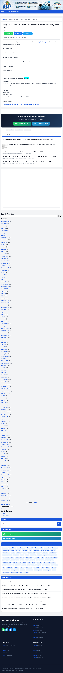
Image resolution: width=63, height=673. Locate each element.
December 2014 (5, 440)
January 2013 (4, 493)
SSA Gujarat (9, 655)
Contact (21, 670)
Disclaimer (39, 630)
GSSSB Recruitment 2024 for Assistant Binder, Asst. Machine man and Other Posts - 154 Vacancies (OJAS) (29, 157)
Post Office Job (45, 565)
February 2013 (4, 491)
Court (13, 553)
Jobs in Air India (40, 560)
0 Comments (23, 37)
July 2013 (3, 479)
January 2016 (4, 410)
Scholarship (36, 567)
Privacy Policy (40, 628)
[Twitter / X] (14, 629)
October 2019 (4, 305)
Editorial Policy (40, 637)
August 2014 (4, 449)
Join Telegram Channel (42, 124)
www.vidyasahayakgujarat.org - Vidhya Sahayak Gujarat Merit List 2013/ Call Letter (22, 608)
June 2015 (3, 426)
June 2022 (3, 247)
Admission (5, 548)
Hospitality (36, 557)
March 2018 (4, 349)
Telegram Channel (10, 538)
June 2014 (3, 454)
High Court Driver (20, 557)
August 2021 (4, 270)
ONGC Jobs (18, 565)
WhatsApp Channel (10, 534)
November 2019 (5, 303)
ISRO (22, 560)
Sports (47, 567)
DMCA (17, 670)
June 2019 (3, 314)
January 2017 (4, 382)
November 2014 (5, 442)
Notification (40, 658)
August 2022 (4, 242)
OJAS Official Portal (10, 646)
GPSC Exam (15, 555)
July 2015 (3, 424)
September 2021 (5, 268)
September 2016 (5, 391)
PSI (3, 567)
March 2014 (4, 461)
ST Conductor (6, 570)
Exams (38, 553)
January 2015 (4, 438)
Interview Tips (15, 560)
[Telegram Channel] (6, 629)
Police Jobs (37, 565)
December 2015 (5, 412)
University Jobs (46, 570)
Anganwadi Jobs (38, 548)
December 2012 (5, 496)
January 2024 (4, 233)
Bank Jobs (25, 550)
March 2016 (4, 405)
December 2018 (5, 328)
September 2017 (5, 363)
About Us (39, 623)
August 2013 (4, 477)
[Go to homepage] (31, 5)
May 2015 (3, 428)
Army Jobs (18, 550)
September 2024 (5, 221)
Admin (4, 513)
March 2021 (4, 279)
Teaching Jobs (38, 570)
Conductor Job (6, 553)
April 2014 (3, 458)
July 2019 (3, 312)
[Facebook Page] (10, 629)
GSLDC (27, 555)
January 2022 (4, 259)
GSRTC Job (33, 555)
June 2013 (3, 482)
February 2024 (4, 231)
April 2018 (3, 347)
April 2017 (3, 375)
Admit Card (12, 548)
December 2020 (5, 284)
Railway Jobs (9, 567)
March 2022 (4, 254)
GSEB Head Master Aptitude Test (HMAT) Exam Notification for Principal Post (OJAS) (22, 601)
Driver (24, 553)
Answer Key (47, 548)
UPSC (54, 570)
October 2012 (4, 500)
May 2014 (3, 456)
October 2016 (4, 389)
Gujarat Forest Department (49, 555)
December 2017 (5, 356)
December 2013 (5, 468)
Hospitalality (29, 557)
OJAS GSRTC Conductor (8, 565)
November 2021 (5, 263)
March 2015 (4, 433)
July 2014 (3, 451)
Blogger (35, 503)
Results (22, 567)
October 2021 (4, 266)
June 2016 (3, 398)
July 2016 (3, 396)
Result (38, 650)
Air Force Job (30, 548)
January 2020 (4, 298)
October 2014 (4, 444)
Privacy (3, 670)
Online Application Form (13, 11)
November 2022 (5, 238)
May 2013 (3, 484)
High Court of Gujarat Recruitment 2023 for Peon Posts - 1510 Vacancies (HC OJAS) (22, 582)
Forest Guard (53, 553)
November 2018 (5, 331)
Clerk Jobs (53, 550)
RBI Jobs (16, 567)
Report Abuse (5, 504)
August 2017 (4, 365)
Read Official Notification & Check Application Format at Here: (21, 104)
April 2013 (3, 486)
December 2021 (5, 261)
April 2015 (3, 431)
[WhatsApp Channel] (3, 629)
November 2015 (5, 414)
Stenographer (15, 570)
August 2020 (4, 289)
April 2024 (3, 228)
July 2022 (3, 245)
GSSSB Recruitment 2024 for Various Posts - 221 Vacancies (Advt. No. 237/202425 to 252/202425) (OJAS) (27, 139)
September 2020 (5, 286)
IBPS (43, 557)
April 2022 (3, 252)
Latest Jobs (39, 646)
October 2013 (4, 472)
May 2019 (3, 317)
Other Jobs (27, 130)
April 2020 (3, 296)
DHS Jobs (19, 553)
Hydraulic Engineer (43, 42)
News (33, 562)
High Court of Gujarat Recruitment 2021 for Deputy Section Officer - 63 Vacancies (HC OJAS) (24, 605)
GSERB (7, 653)
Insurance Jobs (6, 560)
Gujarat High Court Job (8, 557)
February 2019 (4, 324)
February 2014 (4, 463)
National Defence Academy (19, 562)
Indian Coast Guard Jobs (51, 557)
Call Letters (36, 550)
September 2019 (5, 307)
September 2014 (5, 447)
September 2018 (5, 335)
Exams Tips (44, 553)
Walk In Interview (24, 572)
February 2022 (4, 256)
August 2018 (4, 338)
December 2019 (5, 300)
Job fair (32, 560)
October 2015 (4, 417)
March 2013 (4, 489)
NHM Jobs (39, 562)
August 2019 (4, 310)
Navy (29, 562)
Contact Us (39, 625)
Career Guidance (45, 550)
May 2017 (3, 372)
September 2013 (5, 475)
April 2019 (3, 319)
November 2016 (5, 386)
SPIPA (43, 567)
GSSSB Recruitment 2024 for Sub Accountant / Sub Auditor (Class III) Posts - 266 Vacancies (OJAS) (27, 161)
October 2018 (4, 333)
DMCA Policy (40, 635)
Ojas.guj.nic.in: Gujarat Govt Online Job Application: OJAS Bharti (18, 668)
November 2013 (5, 470)
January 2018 (4, 354)
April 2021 (3, 277)
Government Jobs (7, 555)
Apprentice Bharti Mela (8, 550)
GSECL (22, 555)
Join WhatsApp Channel (23, 124)
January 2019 (4, 326)
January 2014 (4, 465)
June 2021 (3, 275)
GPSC (7, 648)
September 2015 (5, 419)
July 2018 (3, 340)
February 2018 (4, 351)
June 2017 (3, 370)
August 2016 (4, 393)
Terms (13, 670)
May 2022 (3, 249)
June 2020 (3, 293)
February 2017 (4, 379)
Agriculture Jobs (21, 548)
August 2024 (4, 224)
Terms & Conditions (41, 633)
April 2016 (3, 403)
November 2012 (5, 498)
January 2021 (4, 282)
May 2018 (3, 345)
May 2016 (3, 400)
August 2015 (4, 421)
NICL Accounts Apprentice (49, 562)
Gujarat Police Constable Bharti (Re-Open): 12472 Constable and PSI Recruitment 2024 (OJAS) (32, 144)
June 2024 (3, 226)
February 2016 (4, 407)
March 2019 (4, 321)
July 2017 (3, 368)
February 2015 (4, 435)
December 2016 (5, 384)
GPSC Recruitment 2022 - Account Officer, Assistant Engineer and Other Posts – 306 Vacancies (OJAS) (26, 586)
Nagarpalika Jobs (7, 562)
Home (2, 11)
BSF (30, 550)
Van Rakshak (6, 572)
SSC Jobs (54, 567)
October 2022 (4, 240)
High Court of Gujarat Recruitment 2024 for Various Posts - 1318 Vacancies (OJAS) (22, 151)
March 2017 (4, 377)
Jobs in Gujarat (19, 130)
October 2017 (4, 361)
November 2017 (5, 359)
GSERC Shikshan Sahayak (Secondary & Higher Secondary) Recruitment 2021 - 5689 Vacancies (24, 593)
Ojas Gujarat (6, 515)
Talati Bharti (29, 570)
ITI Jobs (27, 560)
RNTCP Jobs (29, 567)
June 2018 (3, 342)
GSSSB (39, 555)
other (24, 565)
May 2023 (3, 235)
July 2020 (3, 291)
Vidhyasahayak (14, 572)
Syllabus (22, 570)
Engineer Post (10, 130)
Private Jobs (54, 565)
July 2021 (3, 272)
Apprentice (54, 548)
